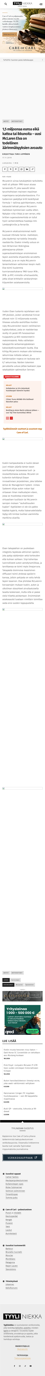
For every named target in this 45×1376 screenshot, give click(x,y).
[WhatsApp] (21, 169)
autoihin (27, 1328)
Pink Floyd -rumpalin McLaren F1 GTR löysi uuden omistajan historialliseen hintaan (21, 1068)
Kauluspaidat (12, 1216)
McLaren (19, 985)
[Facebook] (4, 169)
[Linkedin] (26, 169)
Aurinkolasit (11, 1233)
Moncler (9, 1255)
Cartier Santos (12, 1177)
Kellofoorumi (12, 1288)
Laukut (9, 1230)
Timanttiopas (12, 1194)
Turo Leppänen (22, 154)
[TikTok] (25, 1366)
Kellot (9, 385)
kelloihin (19, 1328)
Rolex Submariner (14, 1187)
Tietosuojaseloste (22, 1358)
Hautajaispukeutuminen (17, 1180)
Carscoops (15, 980)
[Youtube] (31, 1366)
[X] (10, 169)
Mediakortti (22, 1349)
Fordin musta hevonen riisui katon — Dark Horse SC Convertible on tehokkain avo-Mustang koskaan (22, 1053)
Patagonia (10, 1262)
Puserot (9, 1223)
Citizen (9, 396)
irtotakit (17, 1213)
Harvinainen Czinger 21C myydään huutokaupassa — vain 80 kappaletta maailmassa (20, 1096)
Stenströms (11, 1269)
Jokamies (10, 1284)
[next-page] (11, 418)
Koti (3, 177)
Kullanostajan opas (14, 1184)
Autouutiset (17, 121)
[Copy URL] (32, 169)
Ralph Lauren (12, 1266)
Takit (8, 1226)
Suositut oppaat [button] (13, 1174)
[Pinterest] (15, 169)
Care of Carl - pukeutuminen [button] (19, 1209)
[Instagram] (20, 1366)
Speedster (30, 985)
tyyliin (6, 1331)
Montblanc (10, 1259)
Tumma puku (12, 1197)
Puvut (8, 1213)
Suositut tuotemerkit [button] (15, 1245)
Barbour (9, 1248)
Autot (6, 121)
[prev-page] (7, 418)
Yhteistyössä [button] (12, 1281)
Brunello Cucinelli (14, 1252)
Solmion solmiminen (15, 1191)
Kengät (9, 1219)
